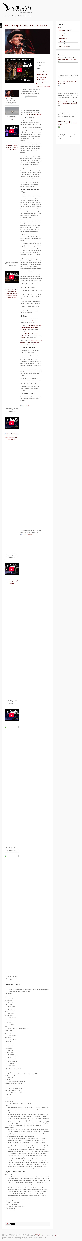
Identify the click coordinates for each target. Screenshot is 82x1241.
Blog (24, 16)
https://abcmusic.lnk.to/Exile (35, 114)
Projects (14, 16)
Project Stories (62, 41)
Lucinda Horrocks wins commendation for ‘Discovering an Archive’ (67, 122)
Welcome (61, 43)
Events (60, 33)
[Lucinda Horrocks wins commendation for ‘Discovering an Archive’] (68, 131)
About (8, 16)
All (59, 27)
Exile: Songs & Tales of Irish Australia (26, 25)
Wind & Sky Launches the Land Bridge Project (67, 82)
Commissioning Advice (64, 30)
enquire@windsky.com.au (41, 1235)
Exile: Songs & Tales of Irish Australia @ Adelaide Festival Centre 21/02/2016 (30, 327)
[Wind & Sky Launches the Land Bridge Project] (68, 90)
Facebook (57, 1235)
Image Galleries (62, 35)
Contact (29, 16)
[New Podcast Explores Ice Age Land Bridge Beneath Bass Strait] (68, 71)
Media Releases (63, 38)
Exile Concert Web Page (41, 71)
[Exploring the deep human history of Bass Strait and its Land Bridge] (68, 109)
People (19, 16)
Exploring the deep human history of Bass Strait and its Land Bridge (67, 102)
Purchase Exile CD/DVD (41, 74)
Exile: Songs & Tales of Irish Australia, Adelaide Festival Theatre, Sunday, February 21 (30, 335)
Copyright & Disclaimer (36, 1234)
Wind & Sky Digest (63, 46)
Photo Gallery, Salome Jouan (43, 86)
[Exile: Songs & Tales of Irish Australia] (27, 53)
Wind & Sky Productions (41, 7)
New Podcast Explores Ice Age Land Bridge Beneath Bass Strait (67, 58)
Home (4, 16)
